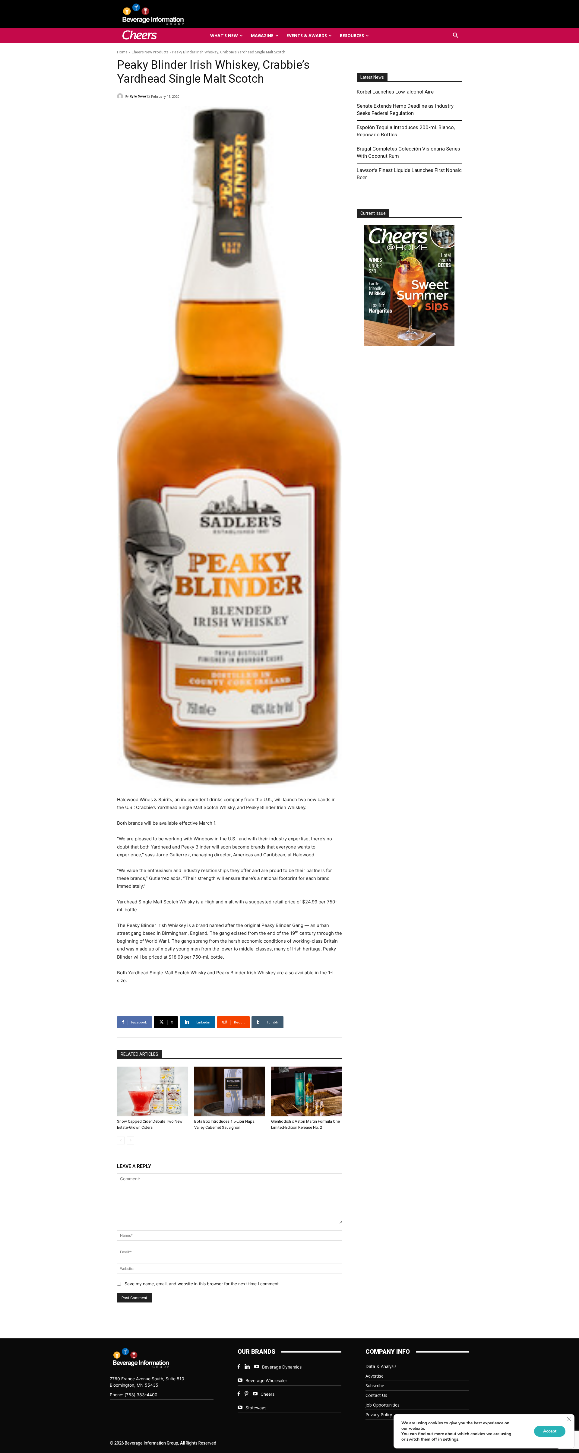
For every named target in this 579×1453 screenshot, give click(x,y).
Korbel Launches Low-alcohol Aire (395, 92)
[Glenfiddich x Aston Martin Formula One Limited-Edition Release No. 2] (306, 1091)
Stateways (255, 1407)
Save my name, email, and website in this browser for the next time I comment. (202, 1283)
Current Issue (373, 213)
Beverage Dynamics (282, 1366)
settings (450, 1439)
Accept (549, 1431)
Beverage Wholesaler (266, 1380)
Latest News (372, 77)
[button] (455, 35)
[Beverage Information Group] (173, 14)
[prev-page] (121, 1140)
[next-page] (130, 1140)
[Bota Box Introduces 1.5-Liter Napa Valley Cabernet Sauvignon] (229, 1091)
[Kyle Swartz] (121, 96)
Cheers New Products (149, 52)
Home (122, 52)
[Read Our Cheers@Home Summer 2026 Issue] (409, 286)
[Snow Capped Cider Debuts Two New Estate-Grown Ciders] (152, 1091)
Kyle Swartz (140, 96)
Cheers (267, 1394)
